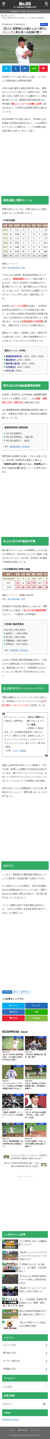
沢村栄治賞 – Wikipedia (19, 650)
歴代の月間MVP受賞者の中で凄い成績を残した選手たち (33, 1313)
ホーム (12, 1430)
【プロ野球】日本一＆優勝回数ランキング (33, 1243)
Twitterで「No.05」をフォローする (25, 11)
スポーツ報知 (19, 750)
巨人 (17, 992)
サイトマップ (35, 1430)
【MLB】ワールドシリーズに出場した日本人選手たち (33, 1290)
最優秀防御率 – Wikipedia (20, 447)
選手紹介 (8, 992)
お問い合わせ (22, 1430)
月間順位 (9, 1368)
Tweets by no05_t (10, 1419)
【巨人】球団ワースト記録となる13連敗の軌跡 (33, 1324)
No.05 (23, 1435)
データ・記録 (11, 1361)
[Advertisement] (25, 162)
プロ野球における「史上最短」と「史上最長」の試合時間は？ (33, 1267)
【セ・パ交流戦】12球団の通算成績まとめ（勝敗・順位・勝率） (33, 1302)
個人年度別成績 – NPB (16, 268)
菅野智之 (26, 992)
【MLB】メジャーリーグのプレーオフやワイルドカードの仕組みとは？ (33, 1255)
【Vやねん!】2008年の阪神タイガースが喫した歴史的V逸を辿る (33, 1279)
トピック (9, 1345)
